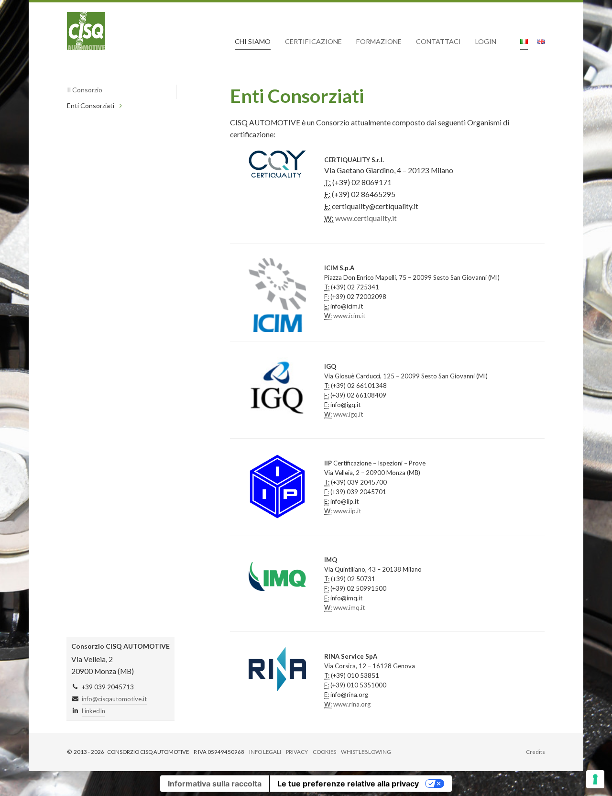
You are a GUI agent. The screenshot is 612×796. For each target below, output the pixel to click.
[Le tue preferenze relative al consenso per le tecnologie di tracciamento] (595, 779)
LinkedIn (93, 711)
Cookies (324, 752)
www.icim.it (349, 316)
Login (485, 41)
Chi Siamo (253, 41)
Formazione (379, 41)
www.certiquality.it (366, 218)
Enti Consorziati (90, 105)
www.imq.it (349, 607)
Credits (535, 752)
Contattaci (438, 41)
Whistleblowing (366, 752)
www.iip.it (347, 511)
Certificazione (313, 41)
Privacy (297, 752)
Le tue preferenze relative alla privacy (348, 783)
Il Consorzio (84, 90)
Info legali (265, 752)
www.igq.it (348, 414)
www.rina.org (352, 704)
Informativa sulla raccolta (215, 783)
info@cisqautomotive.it (114, 699)
